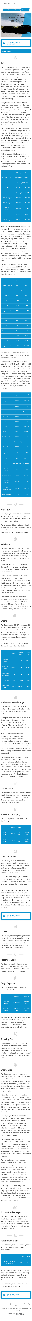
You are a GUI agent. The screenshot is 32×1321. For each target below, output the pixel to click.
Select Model (10, 9)
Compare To (17, 9)
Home (4, 9)
